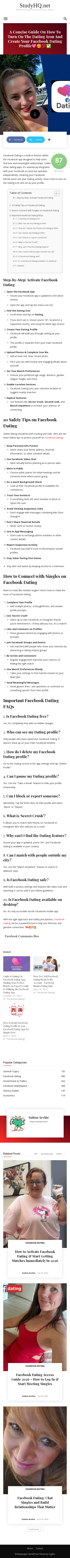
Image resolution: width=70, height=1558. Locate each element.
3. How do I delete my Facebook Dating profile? (37, 228)
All (36, 1154)
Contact (39, 1548)
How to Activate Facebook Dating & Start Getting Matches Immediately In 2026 (35, 1256)
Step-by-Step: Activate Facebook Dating (35, 197)
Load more (34, 1529)
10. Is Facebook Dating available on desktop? (37, 261)
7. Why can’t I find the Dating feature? (32, 247)
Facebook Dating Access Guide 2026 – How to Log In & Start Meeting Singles (35, 1379)
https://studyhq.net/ (39, 1121)
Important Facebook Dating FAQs (27, 215)
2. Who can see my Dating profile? (31, 223)
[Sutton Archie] (17, 1123)
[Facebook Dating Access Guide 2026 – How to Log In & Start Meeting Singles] (35, 1327)
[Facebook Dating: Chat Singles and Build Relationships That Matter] (35, 1450)
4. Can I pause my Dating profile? (30, 233)
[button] (65, 18)
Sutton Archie (39, 1117)
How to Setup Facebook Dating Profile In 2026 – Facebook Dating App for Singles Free (16, 1027)
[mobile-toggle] (5, 18)
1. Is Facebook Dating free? (28, 218)
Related (20, 265)
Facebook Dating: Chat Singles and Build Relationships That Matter (35, 1502)
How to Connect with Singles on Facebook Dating (35, 210)
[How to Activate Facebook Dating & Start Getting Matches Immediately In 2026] (35, 1204)
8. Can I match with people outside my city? (35, 251)
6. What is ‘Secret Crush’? (27, 242)
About (30, 1548)
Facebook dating (35, 1243)
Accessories (47, 1154)
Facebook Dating (54, 437)
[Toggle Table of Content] (55, 193)
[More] (49, 139)
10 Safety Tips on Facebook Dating (28, 205)
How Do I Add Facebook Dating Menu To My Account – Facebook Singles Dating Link (45, 981)
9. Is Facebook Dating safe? (28, 256)
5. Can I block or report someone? (31, 237)
